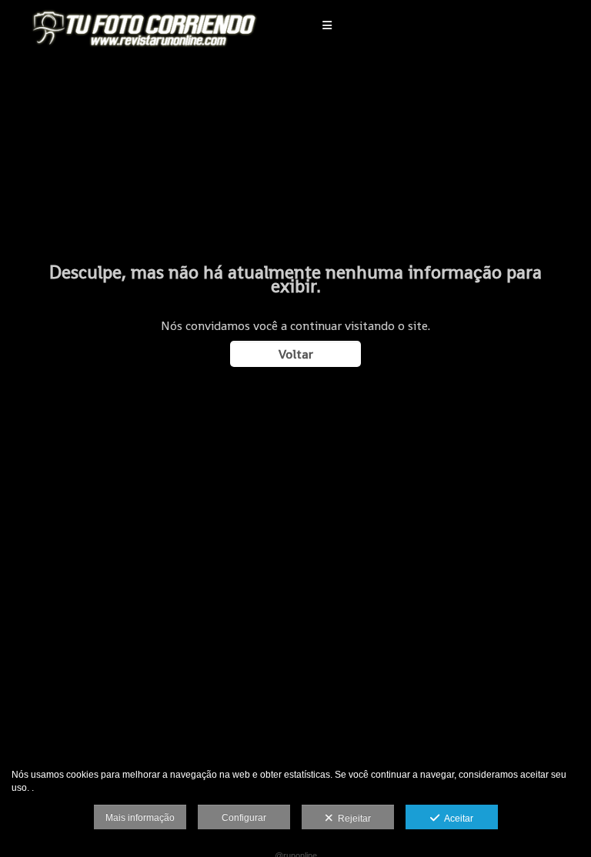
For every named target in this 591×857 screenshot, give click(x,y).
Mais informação (140, 817)
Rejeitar (352, 818)
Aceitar (456, 818)
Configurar (244, 817)
